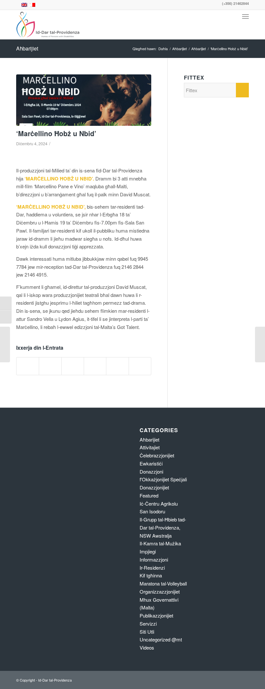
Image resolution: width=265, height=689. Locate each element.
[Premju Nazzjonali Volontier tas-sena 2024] (260, 344)
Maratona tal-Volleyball (163, 583)
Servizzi (148, 623)
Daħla (163, 48)
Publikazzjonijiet (156, 615)
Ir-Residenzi (152, 567)
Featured (149, 495)
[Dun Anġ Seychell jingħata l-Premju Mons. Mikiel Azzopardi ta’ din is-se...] (5, 344)
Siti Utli (147, 631)
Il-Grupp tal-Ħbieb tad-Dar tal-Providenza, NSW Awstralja (163, 527)
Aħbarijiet (27, 48)
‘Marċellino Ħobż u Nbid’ (56, 133)
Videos (147, 647)
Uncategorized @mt (161, 639)
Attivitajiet (150, 447)
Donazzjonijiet (154, 487)
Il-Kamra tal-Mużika (160, 543)
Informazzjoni (154, 559)
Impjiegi (148, 551)
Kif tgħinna (151, 575)
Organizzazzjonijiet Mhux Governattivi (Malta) (160, 599)
